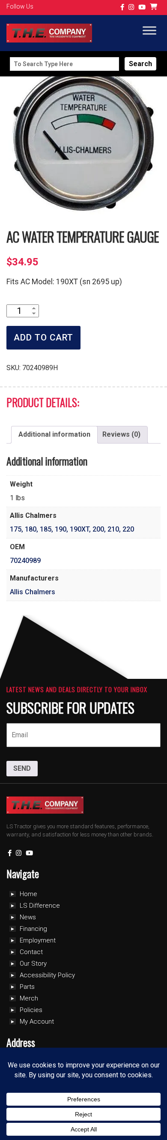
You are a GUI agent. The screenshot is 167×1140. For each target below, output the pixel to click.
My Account (37, 1021)
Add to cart (43, 337)
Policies (31, 1010)
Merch (29, 998)
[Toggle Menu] (149, 31)
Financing (33, 929)
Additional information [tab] (54, 434)
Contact (31, 952)
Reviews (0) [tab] (121, 434)
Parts (27, 987)
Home (28, 894)
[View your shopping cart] (155, 7)
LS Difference (40, 905)
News (28, 917)
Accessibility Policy (47, 975)
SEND (22, 768)
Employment (38, 940)
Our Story (33, 963)
